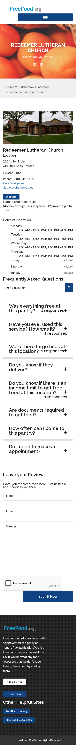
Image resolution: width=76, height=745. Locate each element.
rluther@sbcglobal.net (18, 187)
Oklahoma (25, 87)
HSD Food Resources (19, 719)
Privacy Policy (14, 694)
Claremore (42, 87)
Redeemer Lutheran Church (27, 92)
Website (11, 196)
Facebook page (13, 183)
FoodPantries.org (16, 711)
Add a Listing (15, 681)
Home (10, 87)
